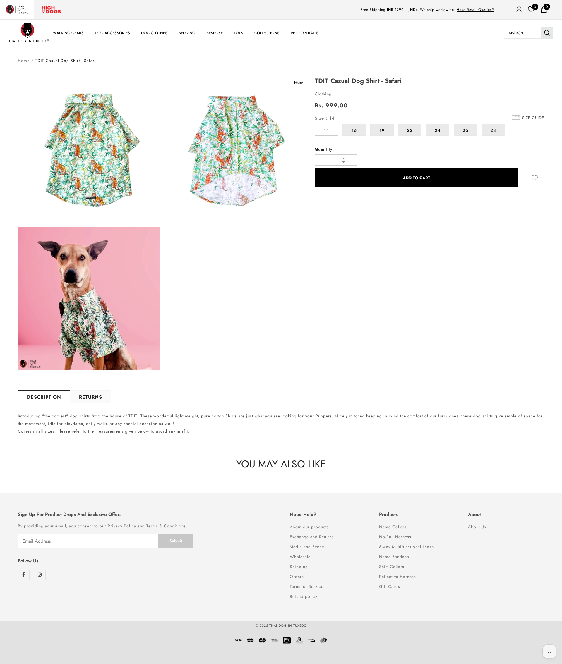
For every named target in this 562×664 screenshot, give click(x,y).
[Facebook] (24, 575)
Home (24, 60)
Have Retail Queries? (475, 9)
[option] (89, 225)
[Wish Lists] (535, 178)
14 (326, 130)
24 (438, 130)
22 (410, 130)
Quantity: (324, 149)
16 (354, 130)
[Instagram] (40, 575)
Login (517, 11)
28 (493, 130)
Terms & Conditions (166, 526)
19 (382, 130)
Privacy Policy (122, 526)
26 (465, 130)
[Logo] (29, 32)
